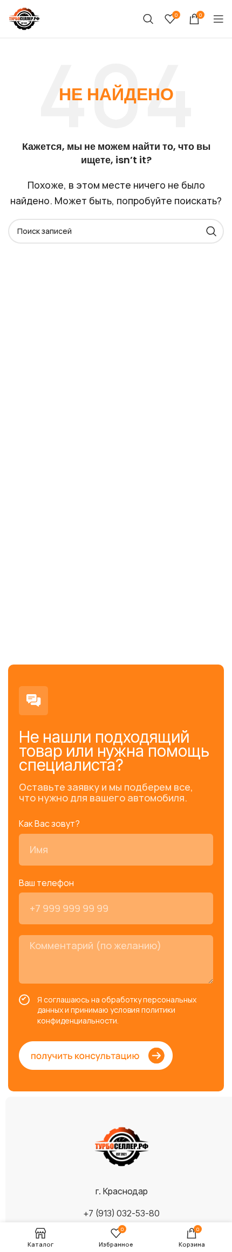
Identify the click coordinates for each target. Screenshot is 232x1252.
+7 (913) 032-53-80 (121, 1213)
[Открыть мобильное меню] (218, 19)
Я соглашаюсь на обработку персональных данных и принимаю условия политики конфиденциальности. (116, 1010)
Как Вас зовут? (49, 823)
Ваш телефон (46, 883)
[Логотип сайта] (24, 18)
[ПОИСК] (211, 231)
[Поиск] (148, 19)
